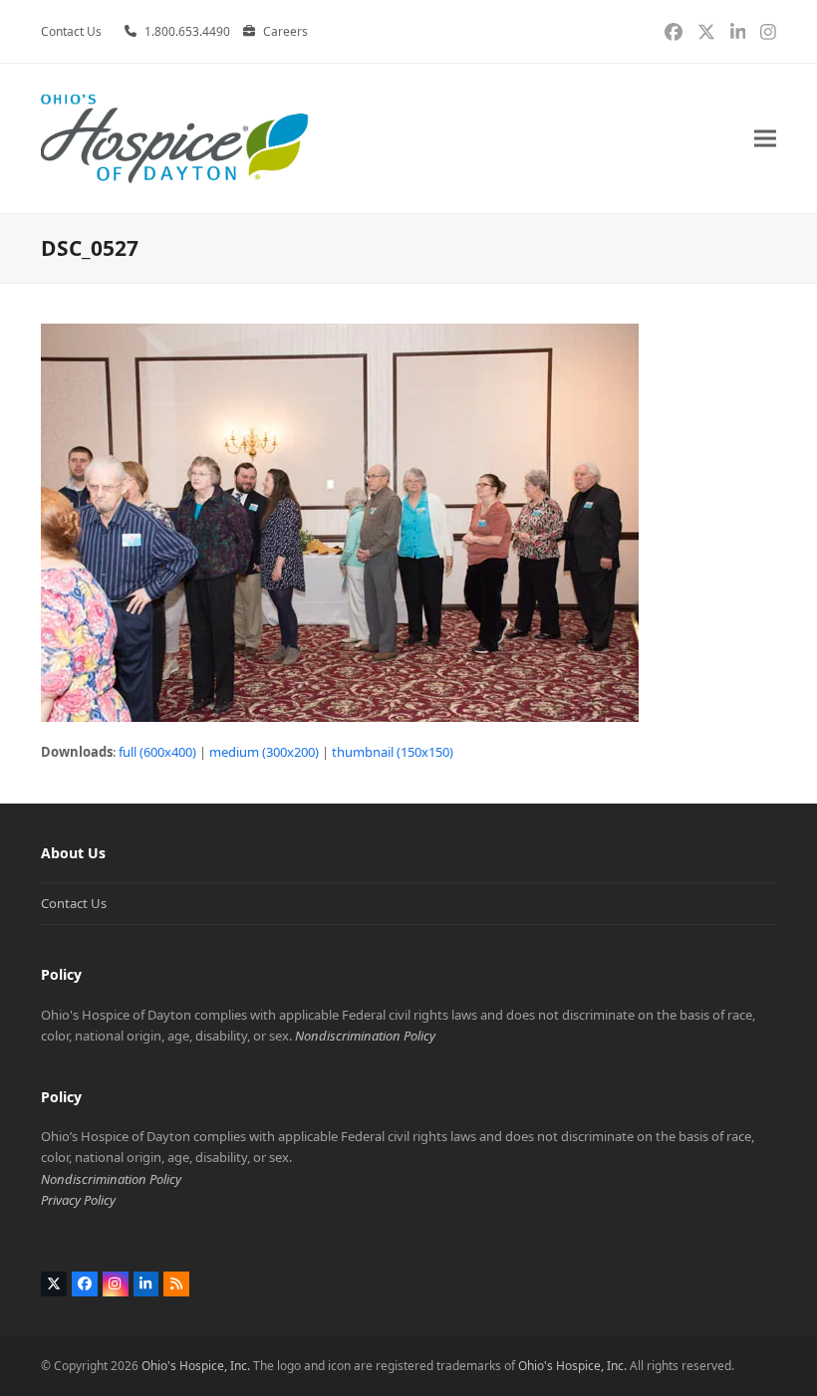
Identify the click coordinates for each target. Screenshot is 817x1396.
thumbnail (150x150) (392, 752)
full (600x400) (157, 752)
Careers (285, 31)
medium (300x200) (264, 752)
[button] (765, 138)
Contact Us (74, 903)
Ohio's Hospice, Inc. (195, 1365)
